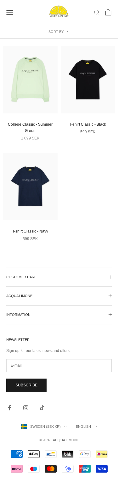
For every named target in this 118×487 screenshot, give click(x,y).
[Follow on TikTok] (42, 408)
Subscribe (26, 385)
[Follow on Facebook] (9, 408)
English (83, 426)
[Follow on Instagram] (26, 408)
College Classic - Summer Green (30, 127)
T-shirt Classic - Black (88, 124)
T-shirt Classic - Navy (30, 231)
